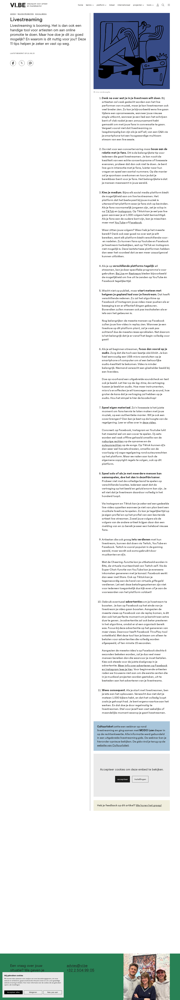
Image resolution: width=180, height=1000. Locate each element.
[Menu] (168, 5)
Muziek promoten (26, 14)
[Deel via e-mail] (30, 63)
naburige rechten (113, 441)
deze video (149, 422)
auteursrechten (112, 445)
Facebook (135, 222)
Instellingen (140, 779)
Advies (13, 14)
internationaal (124, 5)
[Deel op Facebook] (13, 63)
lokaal (112, 5)
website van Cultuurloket (113, 745)
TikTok (110, 211)
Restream (135, 273)
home (80, 5)
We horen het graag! (149, 805)
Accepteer (122, 779)
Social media (41, 14)
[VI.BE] (18, 5)
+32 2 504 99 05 (80, 970)
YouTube (120, 222)
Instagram (124, 211)
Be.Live (120, 273)
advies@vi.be (77, 966)
